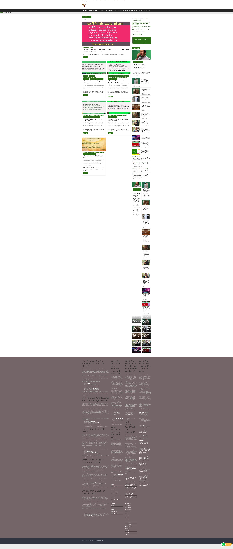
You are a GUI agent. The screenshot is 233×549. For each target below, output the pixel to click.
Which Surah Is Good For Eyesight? (144, 484)
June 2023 (127, 513)
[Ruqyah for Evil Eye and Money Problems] (141, 168)
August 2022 (127, 530)
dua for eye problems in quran (144, 444)
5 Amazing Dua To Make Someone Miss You (93, 156)
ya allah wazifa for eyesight (143, 485)
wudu (89, 383)
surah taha (90, 515)
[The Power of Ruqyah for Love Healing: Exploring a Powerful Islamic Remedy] (137, 173)
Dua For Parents (114, 493)
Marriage (113, 503)
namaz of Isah (120, 474)
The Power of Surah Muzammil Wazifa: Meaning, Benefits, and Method (145, 144)
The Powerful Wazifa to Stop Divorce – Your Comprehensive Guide (141, 164)
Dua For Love (85, 75)
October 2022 (127, 528)
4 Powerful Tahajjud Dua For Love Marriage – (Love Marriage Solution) (145, 115)
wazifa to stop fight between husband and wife (143, 480)
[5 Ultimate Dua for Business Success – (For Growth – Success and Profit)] (136, 97)
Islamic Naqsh (94, 51)
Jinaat (112, 501)
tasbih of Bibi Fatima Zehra (130, 468)
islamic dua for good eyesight (143, 456)
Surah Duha (141, 412)
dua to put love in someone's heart (122, 125)
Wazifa (91, 47)
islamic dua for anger (142, 452)
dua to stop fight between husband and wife (144, 451)
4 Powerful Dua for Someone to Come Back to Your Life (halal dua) (145, 129)
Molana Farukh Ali (94, 84)
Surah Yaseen (92, 421)
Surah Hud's (89, 451)
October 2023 (127, 511)
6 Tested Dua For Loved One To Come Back (92, 119)
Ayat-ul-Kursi (90, 387)
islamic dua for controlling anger (144, 453)
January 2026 (127, 505)
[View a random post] (149, 10)
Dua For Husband (111, 75)
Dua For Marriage (114, 492)
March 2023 (127, 518)
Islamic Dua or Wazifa (115, 499)
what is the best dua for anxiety (144, 481)
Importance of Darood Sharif (130, 10)
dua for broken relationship (88, 85)
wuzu (89, 447)
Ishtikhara (88, 77)
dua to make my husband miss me (88, 160)
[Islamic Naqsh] (83, 10)
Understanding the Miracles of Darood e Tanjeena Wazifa (145, 151)
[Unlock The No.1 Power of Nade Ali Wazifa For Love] (106, 22)
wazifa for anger (141, 465)
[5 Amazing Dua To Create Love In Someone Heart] (118, 101)
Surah (91, 78)
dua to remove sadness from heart (144, 449)
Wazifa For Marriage (115, 513)
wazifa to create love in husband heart (114, 126)
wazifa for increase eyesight (143, 476)
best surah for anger (142, 430)
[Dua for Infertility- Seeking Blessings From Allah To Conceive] (136, 156)
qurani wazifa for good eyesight (144, 460)
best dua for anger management (144, 426)
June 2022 (127, 534)
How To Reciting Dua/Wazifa (105, 10)
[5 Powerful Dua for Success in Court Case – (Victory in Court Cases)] (136, 104)
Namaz (118, 412)
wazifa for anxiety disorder (143, 470)
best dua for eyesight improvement (144, 427)
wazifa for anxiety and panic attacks (144, 469)
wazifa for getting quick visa (143, 472)
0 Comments (101, 51)
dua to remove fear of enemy (143, 447)
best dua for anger (142, 425)
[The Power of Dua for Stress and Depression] (136, 135)
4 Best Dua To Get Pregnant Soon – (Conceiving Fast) (144, 122)
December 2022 (128, 524)
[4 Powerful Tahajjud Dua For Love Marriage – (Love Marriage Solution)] (136, 112)
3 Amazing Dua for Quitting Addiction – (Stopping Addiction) (139, 65)
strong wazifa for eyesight (143, 462)
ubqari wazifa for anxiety (143, 464)
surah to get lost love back (87, 125)
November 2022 (128, 526)
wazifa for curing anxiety (143, 471)
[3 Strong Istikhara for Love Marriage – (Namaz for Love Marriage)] (136, 89)
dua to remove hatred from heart (144, 448)
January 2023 (127, 522)
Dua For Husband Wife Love (120, 75)
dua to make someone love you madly (94, 162)
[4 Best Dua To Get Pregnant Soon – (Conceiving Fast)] (136, 120)
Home (86, 10)
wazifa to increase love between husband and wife (119, 88)
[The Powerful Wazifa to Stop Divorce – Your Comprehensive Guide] (139, 162)
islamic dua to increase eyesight (144, 458)
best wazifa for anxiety (142, 433)
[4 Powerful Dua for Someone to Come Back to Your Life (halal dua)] (136, 127)
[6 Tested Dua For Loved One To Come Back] (94, 101)
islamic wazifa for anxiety (143, 459)
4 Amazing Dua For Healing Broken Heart (94, 81)
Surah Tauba (127, 414)
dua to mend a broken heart (87, 87)
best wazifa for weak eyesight (143, 442)
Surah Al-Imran (119, 418)
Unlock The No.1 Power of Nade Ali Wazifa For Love (106, 49)
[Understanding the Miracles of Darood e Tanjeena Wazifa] (136, 149)
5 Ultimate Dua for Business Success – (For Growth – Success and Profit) (145, 99)
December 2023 (128, 507)
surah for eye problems (142, 463)
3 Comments (125, 122)
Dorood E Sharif (94, 452)
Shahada (89, 480)
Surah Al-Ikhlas (94, 384)
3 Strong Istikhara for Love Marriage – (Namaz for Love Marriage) (109, 1)
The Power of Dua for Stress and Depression (145, 136)
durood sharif (96, 385)
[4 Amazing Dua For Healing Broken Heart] (94, 61)
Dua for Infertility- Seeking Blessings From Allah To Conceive (141, 157)
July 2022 (127, 532)
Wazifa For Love (86, 47)
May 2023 (127, 515)
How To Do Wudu (118, 10)
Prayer (88, 78)
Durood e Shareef (128, 409)
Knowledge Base (93, 10)
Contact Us (141, 10)
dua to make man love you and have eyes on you (116, 123)
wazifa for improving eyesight (143, 475)
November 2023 (128, 509)
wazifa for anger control (143, 466)
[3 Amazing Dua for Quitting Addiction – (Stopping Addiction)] (141, 50)
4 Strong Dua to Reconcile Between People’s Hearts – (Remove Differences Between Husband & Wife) (141, 23)
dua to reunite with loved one (98, 123)
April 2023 (127, 517)
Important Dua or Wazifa (116, 77)
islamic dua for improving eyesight (144, 457)
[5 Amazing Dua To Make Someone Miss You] (94, 138)
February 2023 (128, 520)
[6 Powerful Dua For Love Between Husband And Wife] (118, 61)
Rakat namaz (134, 463)
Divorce (112, 484)
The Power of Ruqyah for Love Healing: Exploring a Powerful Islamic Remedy (141, 175)
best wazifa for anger (142, 432)
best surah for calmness (142, 431)
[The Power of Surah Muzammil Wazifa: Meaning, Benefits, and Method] (136, 141)
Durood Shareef (94, 423)
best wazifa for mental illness (143, 438)
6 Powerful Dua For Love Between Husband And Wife (118, 81)
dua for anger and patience (143, 443)
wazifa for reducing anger (143, 477)
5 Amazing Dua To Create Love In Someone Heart (118, 119)
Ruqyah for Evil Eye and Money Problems (141, 170)
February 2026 (128, 503)
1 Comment (124, 84)
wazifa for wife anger (142, 478)
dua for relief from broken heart (99, 85)
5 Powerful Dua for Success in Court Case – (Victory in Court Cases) (145, 107)
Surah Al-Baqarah (93, 482)
